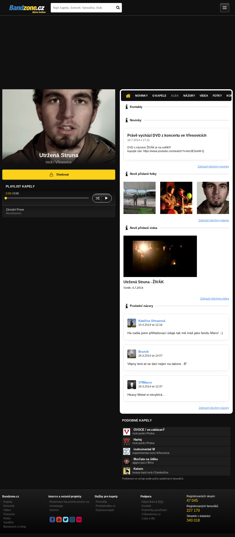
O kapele (159, 95)
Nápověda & (152, 501)
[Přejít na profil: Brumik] (131, 353)
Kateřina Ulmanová (151, 321)
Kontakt (146, 506)
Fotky (217, 95)
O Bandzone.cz (151, 514)
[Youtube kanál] (59, 519)
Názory (189, 95)
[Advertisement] (117, 50)
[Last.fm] (79, 519)
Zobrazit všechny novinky (213, 166)
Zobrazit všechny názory (214, 408)
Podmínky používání (154, 510)
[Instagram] (72, 519)
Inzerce (54, 510)
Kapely (7, 501)
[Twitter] (65, 519)
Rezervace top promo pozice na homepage (69, 504)
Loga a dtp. (149, 518)
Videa (204, 95)
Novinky (141, 95)
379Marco (145, 382)
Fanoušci (9, 514)
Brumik (143, 351)
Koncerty (8, 506)
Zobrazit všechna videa (214, 298)
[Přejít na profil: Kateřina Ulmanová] (131, 323)
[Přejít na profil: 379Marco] (131, 384)
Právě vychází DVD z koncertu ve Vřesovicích (167, 135)
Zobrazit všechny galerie (214, 220)
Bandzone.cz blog (14, 526)
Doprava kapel (105, 510)
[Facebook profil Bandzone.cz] (52, 519)
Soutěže (8, 522)
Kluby (7, 518)
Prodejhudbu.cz (105, 506)
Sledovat (62, 174)
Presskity (101, 501)
